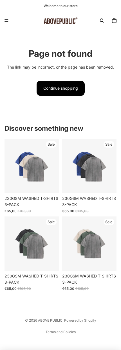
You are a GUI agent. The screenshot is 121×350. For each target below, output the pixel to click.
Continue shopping (60, 88)
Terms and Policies (61, 332)
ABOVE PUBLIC (50, 320)
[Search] (102, 20)
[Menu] (6, 20)
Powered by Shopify (80, 320)
